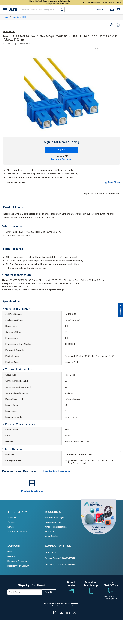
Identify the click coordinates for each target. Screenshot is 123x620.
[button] (120, 310)
